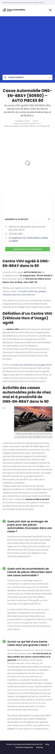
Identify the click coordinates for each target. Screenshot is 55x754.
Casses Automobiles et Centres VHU (26, 123)
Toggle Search (15, 77)
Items (35, 121)
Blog (47, 744)
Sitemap (39, 747)
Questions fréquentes (24, 747)
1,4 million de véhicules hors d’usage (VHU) (31, 365)
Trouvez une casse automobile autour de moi (24, 744)
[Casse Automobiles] (14, 10)
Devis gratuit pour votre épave (27, 249)
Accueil (27, 121)
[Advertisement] (27, 43)
